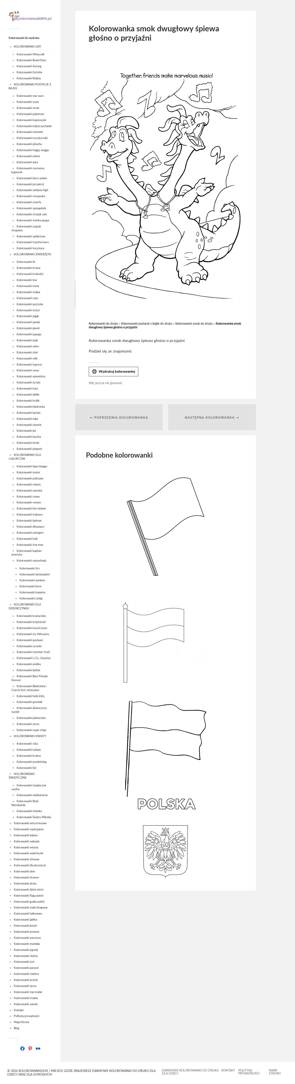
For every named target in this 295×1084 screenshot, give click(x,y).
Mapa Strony (21, 1022)
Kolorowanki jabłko (25, 919)
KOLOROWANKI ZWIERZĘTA (32, 254)
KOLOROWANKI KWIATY (30, 736)
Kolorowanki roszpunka (31, 196)
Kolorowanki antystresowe (30, 823)
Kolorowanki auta (27, 162)
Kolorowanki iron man (30, 545)
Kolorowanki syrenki (29, 646)
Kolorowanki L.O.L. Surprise (34, 658)
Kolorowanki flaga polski (28, 895)
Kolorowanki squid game (29, 829)
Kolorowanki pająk (28, 316)
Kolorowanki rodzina (26, 974)
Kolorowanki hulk (27, 539)
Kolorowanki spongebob (31, 208)
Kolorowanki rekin (28, 346)
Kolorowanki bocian (28, 413)
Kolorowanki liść (26, 768)
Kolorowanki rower (28, 496)
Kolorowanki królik (28, 400)
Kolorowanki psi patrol (30, 184)
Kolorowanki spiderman (31, 236)
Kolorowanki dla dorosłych (30, 865)
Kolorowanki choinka (29, 811)
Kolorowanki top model (28, 992)
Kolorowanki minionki (30, 132)
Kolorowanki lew (27, 280)
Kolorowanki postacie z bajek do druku (146, 323)
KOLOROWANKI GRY (27, 46)
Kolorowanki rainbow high (32, 190)
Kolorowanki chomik (29, 425)
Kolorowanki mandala (27, 944)
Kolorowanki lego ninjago (32, 466)
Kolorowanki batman (29, 520)
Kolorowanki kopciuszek (31, 120)
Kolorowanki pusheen (30, 640)
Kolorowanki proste (26, 980)
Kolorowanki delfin (28, 394)
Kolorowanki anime (28, 156)
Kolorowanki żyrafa (28, 382)
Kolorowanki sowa (28, 370)
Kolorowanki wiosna (26, 847)
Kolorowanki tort (24, 962)
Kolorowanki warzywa (27, 938)
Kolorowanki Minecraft (30, 54)
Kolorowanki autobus (32, 580)
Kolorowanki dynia (25, 883)
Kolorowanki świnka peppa (33, 220)
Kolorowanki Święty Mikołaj (34, 817)
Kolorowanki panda (28, 322)
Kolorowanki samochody (31, 560)
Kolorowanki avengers (30, 533)
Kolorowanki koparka (32, 592)
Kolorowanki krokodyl (30, 274)
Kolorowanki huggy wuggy (33, 150)
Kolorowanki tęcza (25, 986)
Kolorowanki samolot (29, 490)
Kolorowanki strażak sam (32, 214)
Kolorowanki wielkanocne (32, 795)
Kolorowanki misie (28, 286)
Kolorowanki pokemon (30, 114)
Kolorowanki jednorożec (31, 718)
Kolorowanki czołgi (31, 598)
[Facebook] (22, 1048)
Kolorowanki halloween (28, 913)
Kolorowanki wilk (27, 358)
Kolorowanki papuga (29, 334)
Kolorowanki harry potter (32, 178)
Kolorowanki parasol (26, 968)
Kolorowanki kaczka (29, 437)
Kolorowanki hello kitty (31, 696)
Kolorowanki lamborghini (34, 574)
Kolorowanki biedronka (31, 407)
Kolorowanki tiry (29, 568)
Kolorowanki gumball (29, 702)
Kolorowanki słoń (27, 352)
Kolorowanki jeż (26, 430)
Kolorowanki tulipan (29, 750)
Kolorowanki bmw (30, 586)
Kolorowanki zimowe (26, 859)
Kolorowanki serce (28, 724)
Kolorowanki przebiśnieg (32, 762)
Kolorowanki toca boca (30, 248)
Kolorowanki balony (26, 835)
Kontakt (19, 1010)
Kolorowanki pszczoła (30, 304)
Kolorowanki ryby (27, 298)
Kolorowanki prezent (26, 932)
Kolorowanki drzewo (26, 877)
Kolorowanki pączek (26, 950)
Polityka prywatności (26, 1016)
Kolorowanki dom (24, 871)
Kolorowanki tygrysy (29, 364)
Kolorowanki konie (28, 443)
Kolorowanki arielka (29, 664)
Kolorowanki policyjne (30, 478)
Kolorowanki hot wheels (31, 508)
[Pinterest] (30, 1048)
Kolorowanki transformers (33, 242)
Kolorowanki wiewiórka (31, 376)
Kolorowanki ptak (27, 340)
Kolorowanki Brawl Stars (31, 60)
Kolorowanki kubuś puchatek (34, 126)
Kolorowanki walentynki (28, 853)
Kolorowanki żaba (27, 419)
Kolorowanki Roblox (29, 78)
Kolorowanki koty (27, 388)
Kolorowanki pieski (28, 328)
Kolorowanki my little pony (33, 634)
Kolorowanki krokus (29, 756)
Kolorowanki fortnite (29, 72)
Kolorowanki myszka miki (32, 138)
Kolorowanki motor (28, 472)
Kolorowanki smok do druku (194, 323)
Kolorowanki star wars (30, 96)
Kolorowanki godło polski (29, 901)
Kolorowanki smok (28, 108)
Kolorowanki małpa (28, 292)
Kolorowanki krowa (28, 268)
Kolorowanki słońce (26, 956)
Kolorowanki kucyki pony (32, 628)
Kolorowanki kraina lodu (31, 616)
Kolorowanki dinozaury (30, 526)
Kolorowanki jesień (25, 925)
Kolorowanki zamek (26, 1004)
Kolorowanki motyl (28, 310)
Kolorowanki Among (29, 66)
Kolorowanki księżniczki (31, 622)
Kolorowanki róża (27, 743)
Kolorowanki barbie (28, 670)
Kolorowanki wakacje (27, 841)
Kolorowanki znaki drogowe (31, 907)
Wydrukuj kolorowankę (113, 372)
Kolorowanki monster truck (33, 652)
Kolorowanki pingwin (29, 449)
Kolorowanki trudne (26, 998)
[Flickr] (38, 1048)
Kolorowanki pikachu (29, 144)
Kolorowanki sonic (28, 102)
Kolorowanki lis (26, 262)
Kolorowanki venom (29, 502)
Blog (16, 1028)
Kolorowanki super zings (31, 730)
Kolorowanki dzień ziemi (28, 889)
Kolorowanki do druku (103, 323)
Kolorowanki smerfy (29, 202)
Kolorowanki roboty (29, 484)
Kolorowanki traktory (30, 514)
